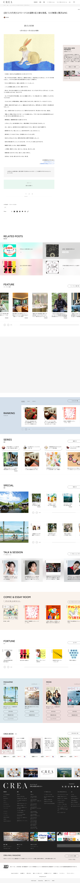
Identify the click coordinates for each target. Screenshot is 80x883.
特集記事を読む (11, 715)
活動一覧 (32, 848)
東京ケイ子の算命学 (74, 802)
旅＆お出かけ (6, 798)
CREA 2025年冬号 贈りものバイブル (33, 818)
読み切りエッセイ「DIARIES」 (63, 798)
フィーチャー (6, 815)
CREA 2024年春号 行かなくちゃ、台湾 (33, 828)
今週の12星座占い (74, 800)
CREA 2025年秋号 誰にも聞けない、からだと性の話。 (35, 808)
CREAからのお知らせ (7, 821)
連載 (40, 2)
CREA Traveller (33, 880)
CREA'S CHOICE (6, 817)
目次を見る (10, 711)
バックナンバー (35, 684)
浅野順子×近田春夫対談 (48, 799)
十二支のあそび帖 (61, 802)
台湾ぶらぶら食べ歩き (20, 796)
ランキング (5, 811)
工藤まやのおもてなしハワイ (22, 803)
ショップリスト (11, 718)
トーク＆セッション (51, 2)
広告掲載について (47, 873)
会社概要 (21, 873)
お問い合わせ (29, 873)
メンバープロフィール (34, 846)
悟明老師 (7, 17)
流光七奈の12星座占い (74, 798)
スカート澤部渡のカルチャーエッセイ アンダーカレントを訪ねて (63, 809)
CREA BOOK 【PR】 (7, 848)
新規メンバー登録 (72, 66)
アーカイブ (5, 813)
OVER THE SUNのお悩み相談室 (49, 803)
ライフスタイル (6, 804)
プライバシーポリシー (70, 873)
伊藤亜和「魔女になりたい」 (62, 796)
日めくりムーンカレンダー (75, 804)
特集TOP (31, 794)
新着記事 (35, 2)
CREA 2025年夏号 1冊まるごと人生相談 (34, 812)
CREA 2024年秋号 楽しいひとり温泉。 (33, 822)
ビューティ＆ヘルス (7, 806)
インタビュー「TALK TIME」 (62, 804)
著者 (17, 848)
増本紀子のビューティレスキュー (22, 821)
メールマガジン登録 (72, 855)
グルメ (5, 800)
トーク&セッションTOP (48, 794)
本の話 (53, 880)
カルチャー (5, 802)
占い (70, 2)
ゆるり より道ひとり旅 (61, 812)
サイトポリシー (62, 873)
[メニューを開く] (74, 2)
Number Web (40, 880)
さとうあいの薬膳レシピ (21, 810)
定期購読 (54, 873)
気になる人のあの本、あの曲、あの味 (49, 797)
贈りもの (5, 796)
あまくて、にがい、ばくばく (62, 806)
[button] (5, 325)
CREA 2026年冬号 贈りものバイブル (33, 805)
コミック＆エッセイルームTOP (63, 794)
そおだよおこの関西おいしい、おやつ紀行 (22, 808)
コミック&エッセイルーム (62, 2)
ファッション (6, 808)
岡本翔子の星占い (74, 796)
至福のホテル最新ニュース (21, 805)
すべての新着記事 (6, 794)
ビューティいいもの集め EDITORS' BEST (21, 815)
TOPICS (5, 819)
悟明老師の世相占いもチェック (47, 163)
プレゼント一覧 (67, 78)
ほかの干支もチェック (49, 162)
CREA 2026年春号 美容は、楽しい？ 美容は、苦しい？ (35, 800)
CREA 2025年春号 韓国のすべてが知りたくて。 (35, 815)
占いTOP (72, 794)
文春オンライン (47, 880)
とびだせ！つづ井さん (61, 800)
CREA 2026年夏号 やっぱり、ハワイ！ (33, 797)
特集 (44, 2)
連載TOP (18, 794)
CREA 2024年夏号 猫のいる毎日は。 (33, 825)
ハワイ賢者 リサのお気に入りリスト (22, 801)
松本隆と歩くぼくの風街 (48, 801)
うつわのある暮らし (20, 812)
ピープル (18, 846)
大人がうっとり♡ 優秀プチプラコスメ (22, 818)
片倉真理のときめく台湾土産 (22, 798)
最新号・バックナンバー (8, 846)
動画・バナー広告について (37, 873)
